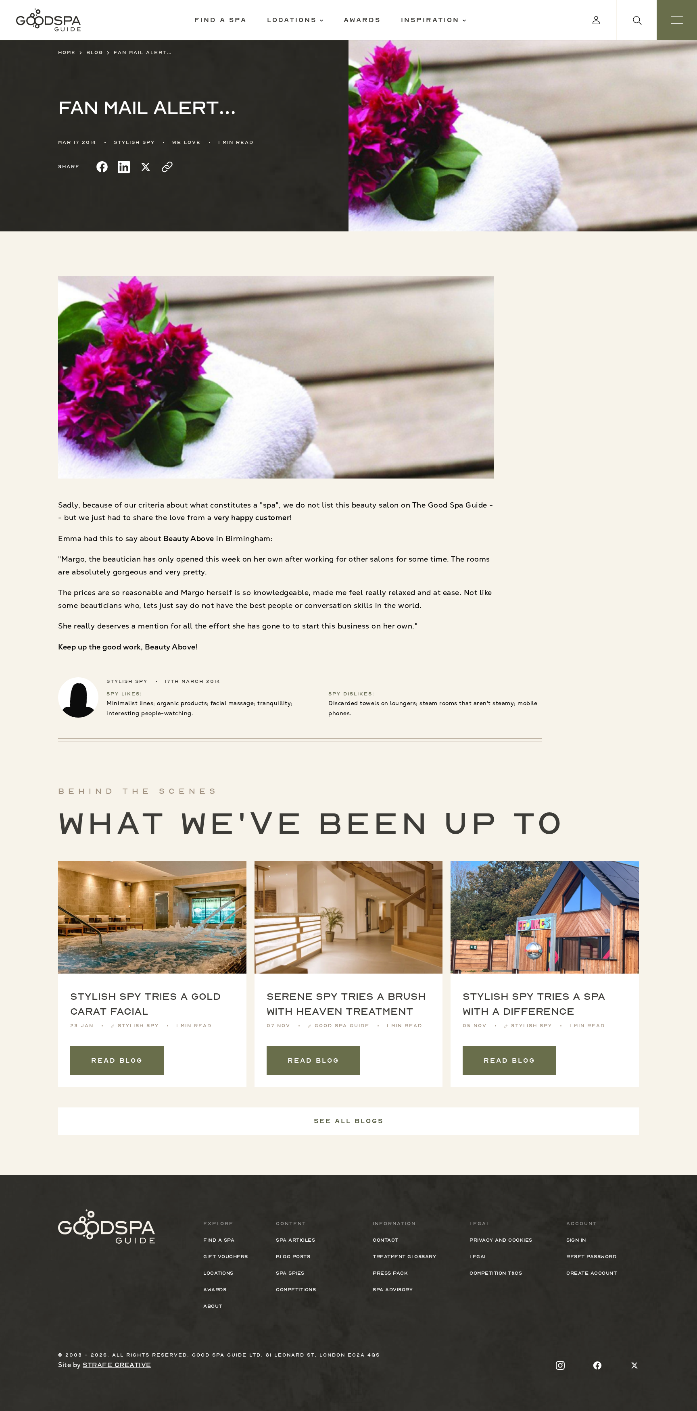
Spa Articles (295, 1240)
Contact (386, 1240)
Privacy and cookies (501, 1240)
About (212, 1306)
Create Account (591, 1273)
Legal (478, 1256)
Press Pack (390, 1273)
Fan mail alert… (143, 52)
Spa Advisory (393, 1289)
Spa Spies (290, 1273)
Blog (94, 52)
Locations (292, 20)
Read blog (117, 1060)
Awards (362, 20)
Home (67, 52)
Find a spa (220, 20)
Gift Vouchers (225, 1256)
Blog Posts (293, 1256)
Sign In (576, 1240)
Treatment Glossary (404, 1256)
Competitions (296, 1289)
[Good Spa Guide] (48, 19)
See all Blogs (349, 1121)
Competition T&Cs (496, 1273)
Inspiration (430, 20)
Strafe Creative (117, 1365)
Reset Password (591, 1256)
